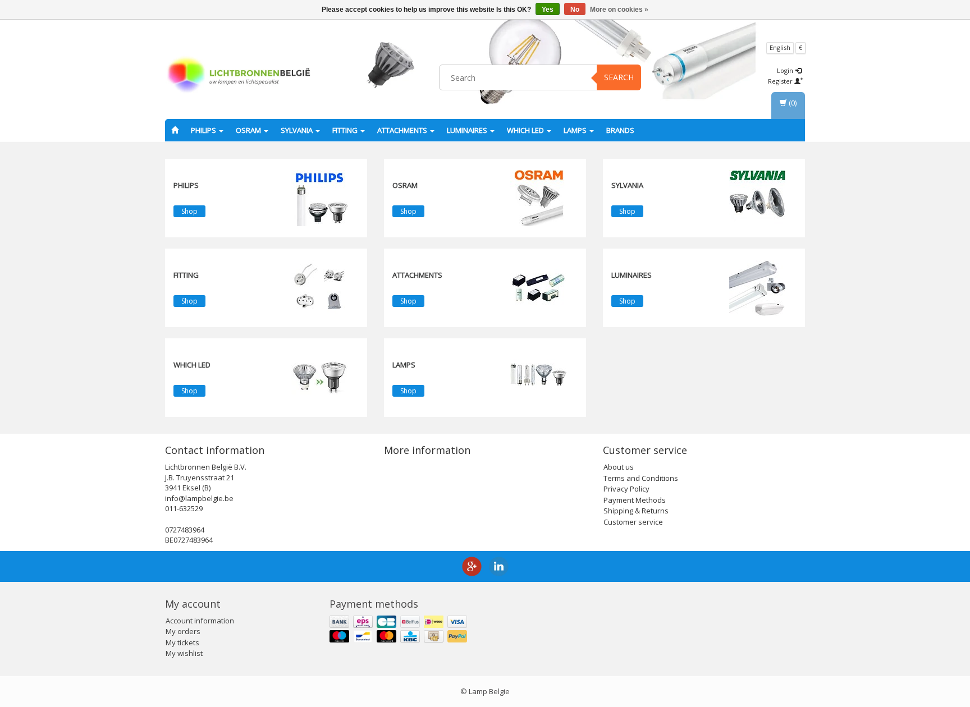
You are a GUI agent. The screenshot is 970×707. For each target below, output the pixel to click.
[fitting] (319, 287)
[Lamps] (538, 377)
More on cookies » (619, 9)
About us (618, 467)
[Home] (175, 130)
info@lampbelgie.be (199, 498)
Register (781, 81)
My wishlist (184, 653)
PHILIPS (204, 130)
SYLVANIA (297, 130)
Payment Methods (634, 500)
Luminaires (468, 130)
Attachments (403, 130)
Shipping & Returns (636, 511)
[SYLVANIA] (757, 197)
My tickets (182, 642)
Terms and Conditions (640, 478)
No (574, 9)
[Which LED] (319, 377)
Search (619, 77)
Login (786, 70)
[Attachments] (538, 287)
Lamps (576, 130)
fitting (345, 130)
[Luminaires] (757, 287)
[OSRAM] (538, 197)
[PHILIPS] (319, 197)
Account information (200, 621)
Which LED (526, 130)
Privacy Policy (626, 489)
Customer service (633, 522)
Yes (547, 9)
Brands (620, 130)
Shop (189, 211)
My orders (183, 631)
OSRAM (249, 130)
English (780, 47)
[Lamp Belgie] (239, 75)
